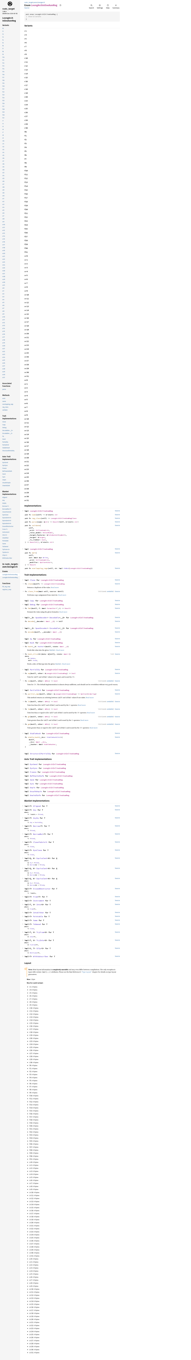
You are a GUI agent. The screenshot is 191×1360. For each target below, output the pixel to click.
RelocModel (48, 533)
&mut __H (64, 646)
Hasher (41, 646)
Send (32, 780)
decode (31, 621)
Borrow (36, 826)
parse (34, 522)
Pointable (38, 916)
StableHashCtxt (54, 737)
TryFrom (40, 932)
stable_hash (33, 737)
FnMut (66, 568)
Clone (32, 580)
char (49, 562)
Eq (31, 639)
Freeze (33, 772)
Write (45, 558)
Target (42, 537)
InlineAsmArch (42, 530)
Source (26, 8)
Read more (55, 587)
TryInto (40, 940)
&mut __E (57, 632)
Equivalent (41, 858)
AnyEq (36, 818)
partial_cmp (33, 694)
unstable (110, 591)
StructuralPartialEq (40, 754)
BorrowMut (38, 834)
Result (56, 522)
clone (30, 584)
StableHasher (50, 744)
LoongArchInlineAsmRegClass (64, 518)
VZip (38, 948)
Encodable (54, 628)
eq (29, 673)
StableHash (35, 733)
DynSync (34, 768)
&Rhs (47, 681)
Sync (32, 784)
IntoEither (38, 912)
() (38, 542)
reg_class (36, 518)
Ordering (92, 694)
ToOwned (37, 924)
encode (31, 632)
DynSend (34, 764)
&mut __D (50, 621)
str (56, 515)
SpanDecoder (41, 617)
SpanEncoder (41, 628)
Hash (32, 643)
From (35, 897)
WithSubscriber (40, 956)
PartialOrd (35, 690)
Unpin (32, 787)
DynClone (37, 850)
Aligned (37, 806)
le (29, 709)
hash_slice (33, 654)
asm (35, 2)
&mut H (67, 654)
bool (44, 540)
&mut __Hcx (41, 742)
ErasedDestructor (42, 889)
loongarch (41, 2)
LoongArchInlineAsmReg (41, 511)
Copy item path (60, 5)
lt (29, 701)
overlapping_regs (40, 568)
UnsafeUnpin (36, 791)
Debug (32, 604)
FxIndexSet (53, 535)
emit (34, 553)
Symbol (62, 535)
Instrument (38, 901)
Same (35, 920)
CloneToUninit (40, 842)
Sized (35, 660)
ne (29, 681)
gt (29, 717)
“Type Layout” (86, 972)
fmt (29, 608)
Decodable (54, 617)
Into (38, 904)
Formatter (51, 608)
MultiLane (33, 953)
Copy (32, 601)
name (34, 515)
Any (34, 810)
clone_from (33, 591)
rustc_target (28, 2)
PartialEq (35, 669)
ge (29, 724)
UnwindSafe (35, 795)
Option (43, 562)
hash (30, 646)
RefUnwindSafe (37, 776)
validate (36, 525)
